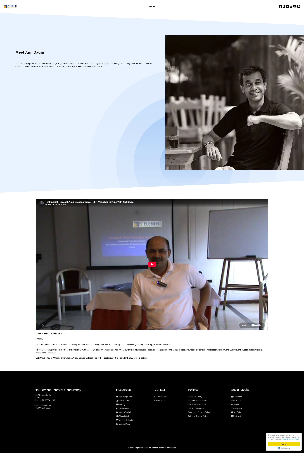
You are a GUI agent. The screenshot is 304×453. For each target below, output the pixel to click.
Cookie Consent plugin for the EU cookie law (284, 448)
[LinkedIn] (284, 6)
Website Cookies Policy (200, 412)
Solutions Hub (125, 401)
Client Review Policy (199, 416)
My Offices (161, 401)
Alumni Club (124, 416)
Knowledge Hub (125, 397)
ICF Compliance (197, 408)
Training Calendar (125, 420)
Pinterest (237, 416)
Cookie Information (290, 439)
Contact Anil (162, 397)
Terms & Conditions (198, 401)
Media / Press (124, 424)
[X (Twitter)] (288, 6)
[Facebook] (281, 6)
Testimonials (124, 408)
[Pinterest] (298, 6)
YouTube (237, 412)
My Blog (121, 405)
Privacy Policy (196, 397)
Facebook (237, 397)
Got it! (284, 444)
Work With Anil (125, 412)
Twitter (236, 405)
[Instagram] (291, 6)
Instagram (237, 408)
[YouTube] (295, 6)
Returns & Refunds (198, 405)
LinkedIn (237, 401)
